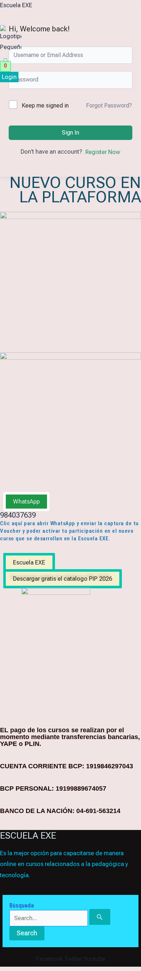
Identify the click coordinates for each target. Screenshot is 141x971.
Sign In (70, 132)
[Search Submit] (99, 917)
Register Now (102, 152)
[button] (28, 57)
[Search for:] (59, 918)
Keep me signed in (45, 105)
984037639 (18, 515)
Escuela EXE (16, 5)
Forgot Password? (109, 105)
